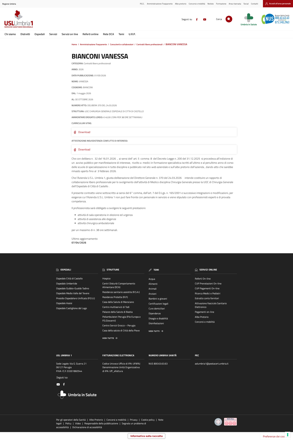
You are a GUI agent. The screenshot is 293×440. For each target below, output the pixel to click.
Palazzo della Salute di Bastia (117, 312)
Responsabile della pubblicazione (101, 423)
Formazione (221, 3)
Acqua (152, 279)
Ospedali (39, 34)
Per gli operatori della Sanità (71, 420)
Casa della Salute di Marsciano (118, 302)
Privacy (133, 420)
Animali (153, 288)
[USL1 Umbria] (18, 19)
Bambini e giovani (158, 298)
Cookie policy (148, 420)
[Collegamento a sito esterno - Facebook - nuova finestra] (197, 19)
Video (78, 423)
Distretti (25, 34)
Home (74, 44)
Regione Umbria (9, 3)
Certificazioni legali (158, 303)
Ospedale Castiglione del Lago (71, 308)
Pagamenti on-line (204, 312)
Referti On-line (203, 278)
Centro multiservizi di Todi (115, 307)
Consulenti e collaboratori (121, 44)
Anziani (152, 294)
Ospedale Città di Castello (69, 278)
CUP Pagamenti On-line (207, 288)
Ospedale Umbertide (66, 283)
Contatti (254, 3)
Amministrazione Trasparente (160, 3)
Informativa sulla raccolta (146, 436)
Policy (68, 423)
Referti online (90, 34)
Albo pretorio (180, 3)
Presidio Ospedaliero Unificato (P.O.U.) (75, 298)
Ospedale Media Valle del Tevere (72, 293)
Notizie (211, 3)
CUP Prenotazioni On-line (208, 283)
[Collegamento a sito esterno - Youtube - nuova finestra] (204, 19)
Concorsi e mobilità (197, 3)
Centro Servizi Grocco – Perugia (118, 325)
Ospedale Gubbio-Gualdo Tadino (72, 288)
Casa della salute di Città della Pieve (121, 330)
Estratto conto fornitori (207, 298)
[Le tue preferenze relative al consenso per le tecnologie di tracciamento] (288, 435)
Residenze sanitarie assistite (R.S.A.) (121, 292)
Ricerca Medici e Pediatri (207, 293)
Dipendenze (155, 313)
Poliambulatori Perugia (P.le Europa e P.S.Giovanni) (121, 318)
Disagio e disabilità (158, 318)
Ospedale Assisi (64, 303)
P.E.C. (142, 3)
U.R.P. (132, 34)
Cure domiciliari (157, 308)
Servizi (53, 34)
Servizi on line (70, 34)
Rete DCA (108, 34)
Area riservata (235, 3)
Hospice (106, 278)
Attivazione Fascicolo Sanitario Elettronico (211, 305)
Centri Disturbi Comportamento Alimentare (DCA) (118, 285)
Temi (121, 34)
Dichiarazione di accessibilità (87, 427)
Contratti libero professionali (149, 44)
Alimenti (153, 284)
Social (246, 3)
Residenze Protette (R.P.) (115, 297)
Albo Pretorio (201, 317)
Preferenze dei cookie (275, 436)
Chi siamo (10, 34)
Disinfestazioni (156, 323)
